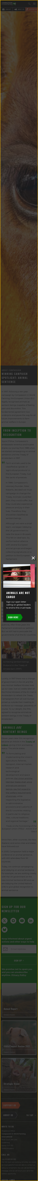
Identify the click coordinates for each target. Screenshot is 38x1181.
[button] (33, 558)
